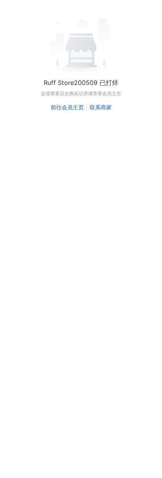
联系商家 (101, 107)
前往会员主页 (67, 107)
